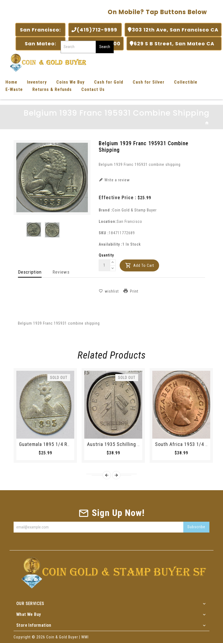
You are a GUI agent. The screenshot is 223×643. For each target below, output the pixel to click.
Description (30, 272)
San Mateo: (40, 43)
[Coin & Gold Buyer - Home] (46, 62)
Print (134, 291)
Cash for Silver (149, 82)
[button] (113, 263)
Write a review (116, 180)
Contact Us (93, 89)
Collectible (185, 82)
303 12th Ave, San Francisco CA (175, 29)
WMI (85, 637)
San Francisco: (40, 29)
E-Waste (14, 89)
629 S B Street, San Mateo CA (176, 43)
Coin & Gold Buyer (62, 637)
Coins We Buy (70, 82)
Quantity (106, 255)
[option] (34, 229)
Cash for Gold (108, 82)
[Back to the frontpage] (207, 123)
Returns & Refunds (52, 89)
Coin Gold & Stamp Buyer (134, 210)
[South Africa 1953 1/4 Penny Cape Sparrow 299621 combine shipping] (181, 405)
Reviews (61, 272)
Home (11, 82)
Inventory (37, 82)
